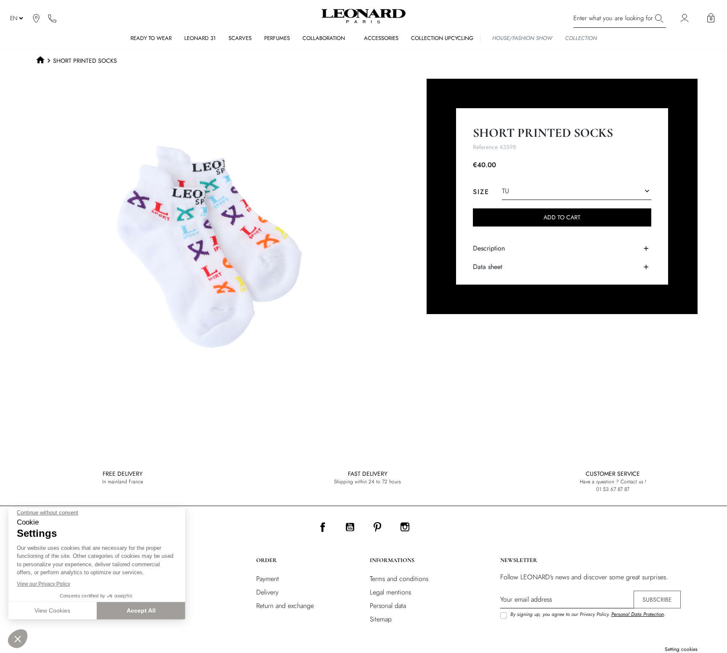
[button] (710, 18)
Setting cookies (681, 649)
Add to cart (562, 217)
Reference (485, 147)
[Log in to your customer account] (685, 18)
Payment (267, 579)
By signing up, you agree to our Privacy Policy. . (587, 614)
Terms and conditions (399, 579)
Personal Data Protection (637, 614)
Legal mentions (390, 592)
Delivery (267, 592)
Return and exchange (285, 605)
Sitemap (381, 619)
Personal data (388, 605)
